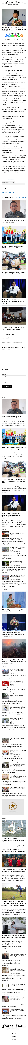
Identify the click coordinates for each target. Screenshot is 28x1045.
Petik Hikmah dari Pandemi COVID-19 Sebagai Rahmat (13, 184)
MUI (13, 182)
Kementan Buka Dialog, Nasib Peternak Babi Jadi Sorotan (17, 739)
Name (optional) (5, 369)
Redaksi (14, 1036)
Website (3, 379)
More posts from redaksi (8, 192)
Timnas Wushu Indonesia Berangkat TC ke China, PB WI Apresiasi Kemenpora (14, 870)
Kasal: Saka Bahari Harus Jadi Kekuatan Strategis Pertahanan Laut (13, 633)
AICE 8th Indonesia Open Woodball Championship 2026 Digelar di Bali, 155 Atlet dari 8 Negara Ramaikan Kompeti (14, 903)
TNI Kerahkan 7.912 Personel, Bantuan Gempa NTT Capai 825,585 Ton (13, 328)
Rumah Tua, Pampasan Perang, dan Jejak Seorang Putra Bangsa (18, 694)
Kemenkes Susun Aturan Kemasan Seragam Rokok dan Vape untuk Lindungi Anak (18, 984)
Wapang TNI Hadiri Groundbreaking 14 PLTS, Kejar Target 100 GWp (14, 448)
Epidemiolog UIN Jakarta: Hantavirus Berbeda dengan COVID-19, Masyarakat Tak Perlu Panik (17, 970)
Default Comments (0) (7, 342)
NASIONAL (11, 179)
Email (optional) (5, 374)
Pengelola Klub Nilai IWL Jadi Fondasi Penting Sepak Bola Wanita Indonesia (13, 936)
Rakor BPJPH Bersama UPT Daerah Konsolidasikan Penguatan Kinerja (18, 775)
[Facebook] (6, 35)
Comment (4, 352)
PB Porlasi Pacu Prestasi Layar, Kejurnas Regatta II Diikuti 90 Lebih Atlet (13, 840)
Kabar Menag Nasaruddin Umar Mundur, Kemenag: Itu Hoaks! (11, 417)
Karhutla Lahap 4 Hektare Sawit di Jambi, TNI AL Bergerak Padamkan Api (14, 661)
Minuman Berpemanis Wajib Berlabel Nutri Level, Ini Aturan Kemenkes (17, 1010)
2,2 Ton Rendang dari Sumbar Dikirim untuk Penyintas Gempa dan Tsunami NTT (13, 481)
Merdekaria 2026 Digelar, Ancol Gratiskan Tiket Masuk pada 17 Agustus (17, 683)
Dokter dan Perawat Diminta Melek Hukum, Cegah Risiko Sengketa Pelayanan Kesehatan (18, 955)
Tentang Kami (14, 1033)
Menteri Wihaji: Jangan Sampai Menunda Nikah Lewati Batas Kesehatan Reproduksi (11, 515)
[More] (21, 35)
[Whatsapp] (12, 35)
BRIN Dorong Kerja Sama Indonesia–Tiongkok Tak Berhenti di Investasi (18, 533)
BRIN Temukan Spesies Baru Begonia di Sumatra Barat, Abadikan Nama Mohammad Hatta (18, 563)
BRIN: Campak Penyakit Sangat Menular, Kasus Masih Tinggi (17, 997)
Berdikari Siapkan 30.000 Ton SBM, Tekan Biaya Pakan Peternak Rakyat (18, 752)
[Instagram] (15, 35)
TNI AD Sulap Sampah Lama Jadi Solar (13, 610)
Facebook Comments (17, 342)
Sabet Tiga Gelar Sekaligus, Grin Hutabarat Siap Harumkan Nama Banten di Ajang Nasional (17, 707)
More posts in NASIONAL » (21, 197)
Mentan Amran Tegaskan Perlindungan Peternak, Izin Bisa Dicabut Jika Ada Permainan (17, 764)
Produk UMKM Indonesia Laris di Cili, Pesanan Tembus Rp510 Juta (17, 788)
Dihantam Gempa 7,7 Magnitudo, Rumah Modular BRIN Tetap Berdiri (17, 549)
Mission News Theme (9, 1043)
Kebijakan (14, 1039)
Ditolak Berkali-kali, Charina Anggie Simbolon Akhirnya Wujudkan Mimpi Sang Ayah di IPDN (17, 720)
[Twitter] (9, 35)
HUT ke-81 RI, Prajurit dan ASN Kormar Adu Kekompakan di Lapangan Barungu (17, 671)
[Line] (18, 35)
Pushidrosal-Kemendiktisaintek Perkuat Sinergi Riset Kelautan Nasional (17, 577)
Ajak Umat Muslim (6, 182)
